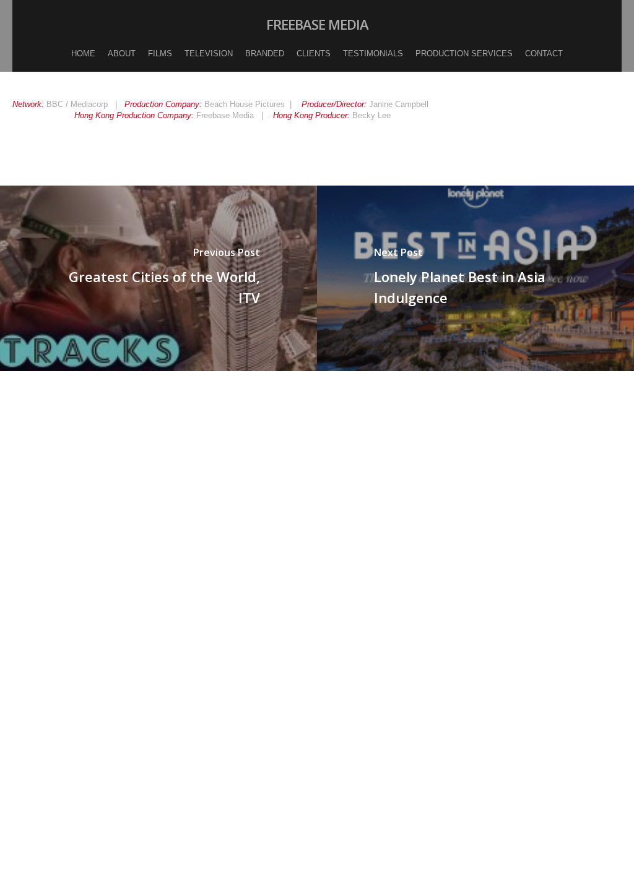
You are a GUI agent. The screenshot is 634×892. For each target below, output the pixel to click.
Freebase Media (317, 24)
